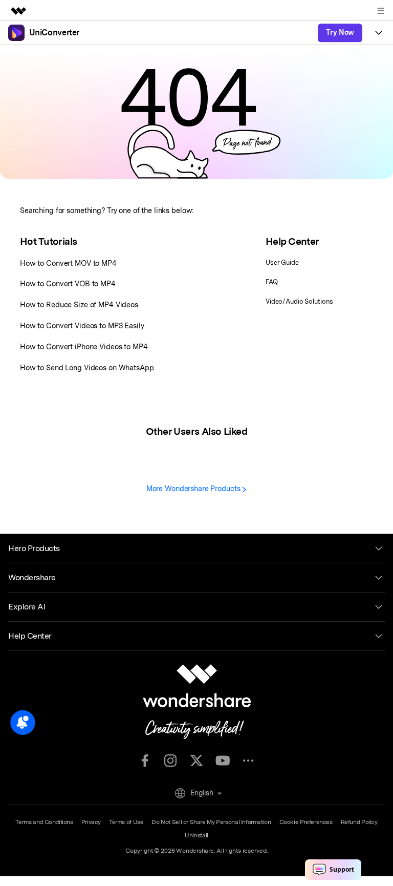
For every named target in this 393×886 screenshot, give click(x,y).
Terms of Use (126, 822)
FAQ (272, 282)
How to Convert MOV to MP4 (68, 263)
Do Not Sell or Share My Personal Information (211, 822)
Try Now (340, 32)
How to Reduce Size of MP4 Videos (79, 304)
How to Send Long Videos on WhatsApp (87, 367)
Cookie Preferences (306, 822)
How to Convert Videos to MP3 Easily (82, 325)
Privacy (91, 822)
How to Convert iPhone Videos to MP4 (84, 346)
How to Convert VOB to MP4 (68, 283)
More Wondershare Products (194, 488)
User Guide (282, 262)
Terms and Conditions (44, 822)
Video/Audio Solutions (299, 301)
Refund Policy (359, 822)
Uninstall (196, 835)
